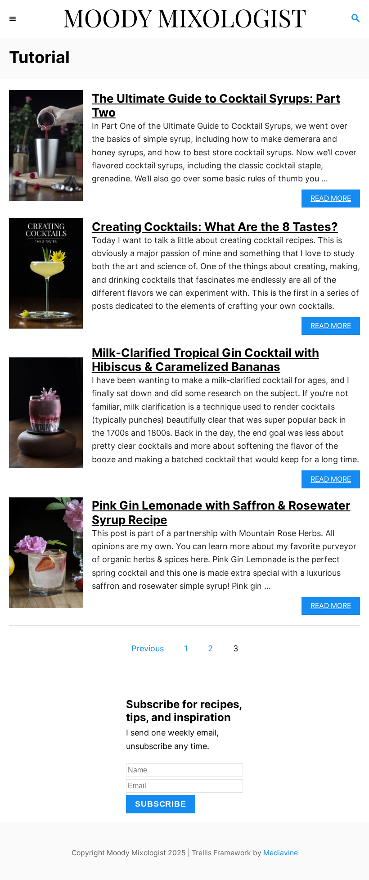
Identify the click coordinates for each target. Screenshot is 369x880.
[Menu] (13, 19)
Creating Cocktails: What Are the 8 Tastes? (215, 227)
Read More (335, 201)
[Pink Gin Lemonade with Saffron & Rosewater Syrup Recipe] (46, 556)
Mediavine (280, 852)
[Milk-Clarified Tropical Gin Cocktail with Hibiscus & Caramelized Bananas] (46, 416)
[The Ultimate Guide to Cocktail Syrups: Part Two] (46, 149)
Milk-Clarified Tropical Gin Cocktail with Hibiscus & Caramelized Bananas (205, 360)
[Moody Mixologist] (184, 19)
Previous (147, 648)
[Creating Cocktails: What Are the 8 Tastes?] (46, 277)
